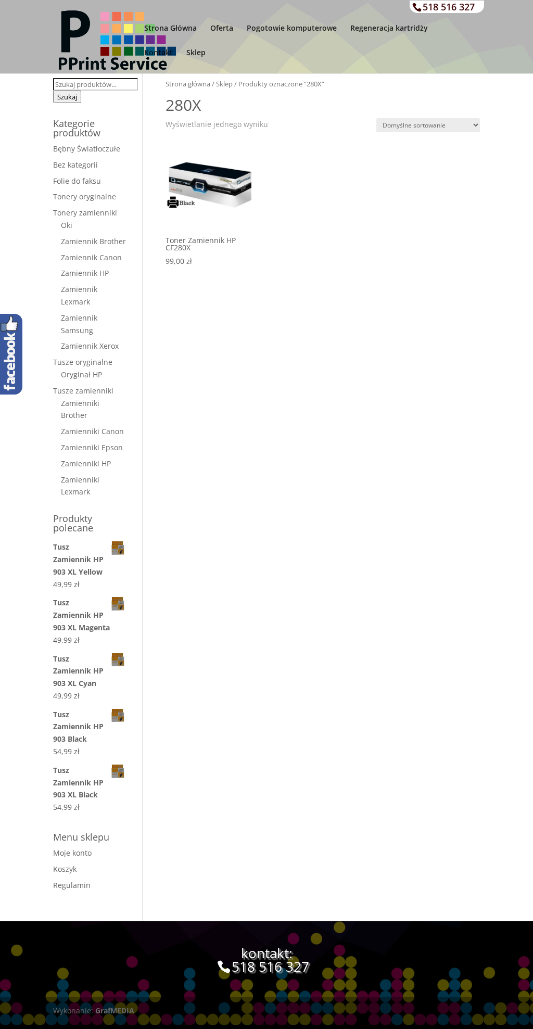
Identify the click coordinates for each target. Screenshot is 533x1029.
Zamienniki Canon (92, 431)
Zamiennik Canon (91, 257)
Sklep (196, 53)
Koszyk (65, 869)
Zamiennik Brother (93, 241)
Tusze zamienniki (83, 391)
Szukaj (67, 96)
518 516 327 (449, 7)
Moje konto (72, 853)
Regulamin (72, 885)
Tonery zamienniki (85, 213)
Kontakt (158, 53)
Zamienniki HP (86, 463)
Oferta (221, 28)
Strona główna (188, 83)
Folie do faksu (77, 181)
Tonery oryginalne (84, 196)
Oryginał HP (81, 374)
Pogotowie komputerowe (292, 28)
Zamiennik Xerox (90, 346)
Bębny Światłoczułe (86, 149)
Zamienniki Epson (92, 447)
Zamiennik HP (85, 273)
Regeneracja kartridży (389, 28)
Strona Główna (170, 28)
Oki (66, 225)
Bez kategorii (75, 165)
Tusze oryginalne (82, 362)
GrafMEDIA (114, 1010)
